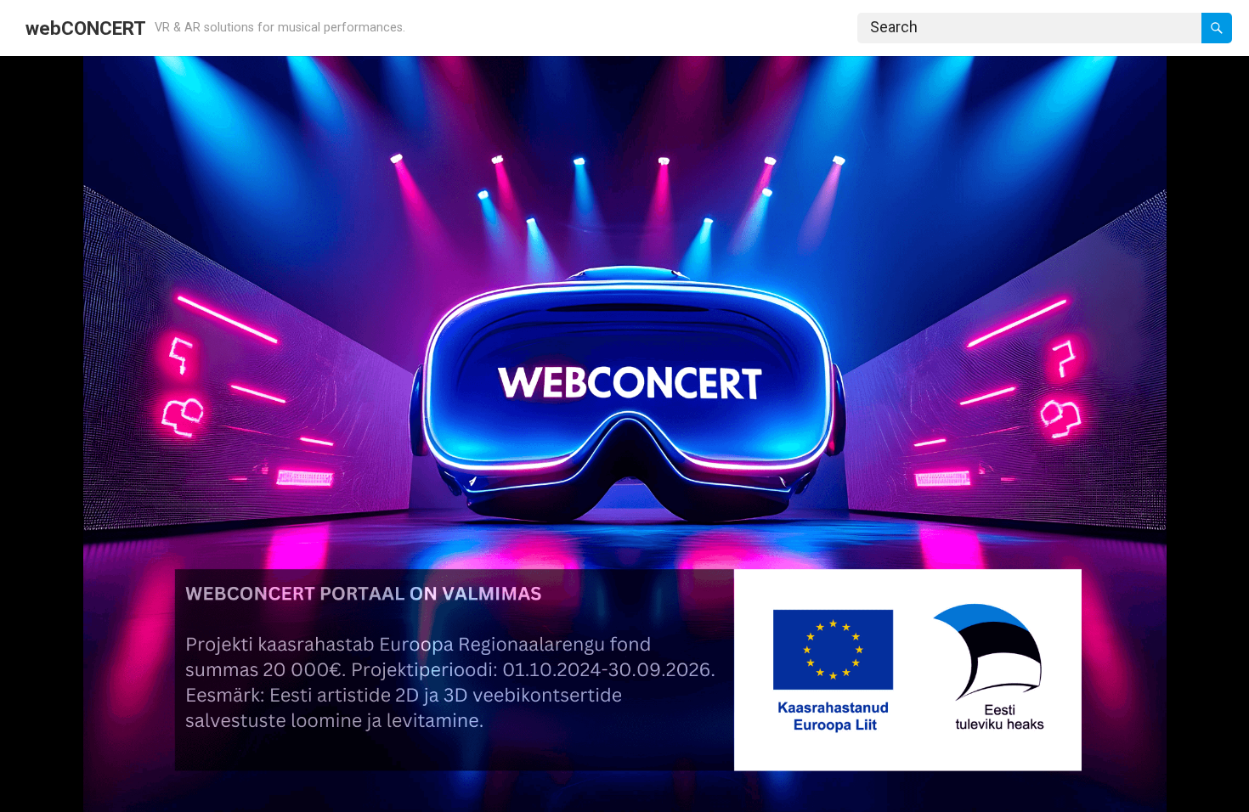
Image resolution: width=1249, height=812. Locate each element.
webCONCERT (85, 28)
